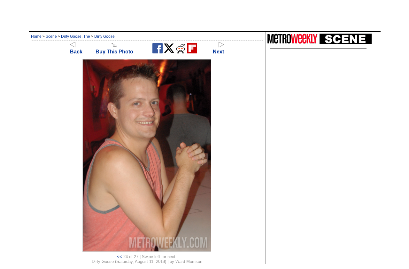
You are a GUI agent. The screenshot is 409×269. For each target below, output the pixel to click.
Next (218, 51)
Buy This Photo (114, 51)
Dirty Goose (104, 36)
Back (76, 51)
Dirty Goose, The (75, 36)
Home (36, 36)
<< (119, 256)
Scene (51, 36)
